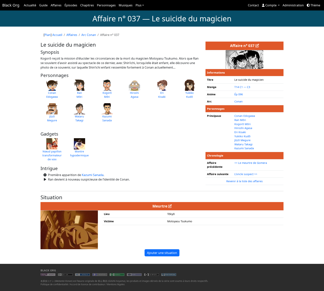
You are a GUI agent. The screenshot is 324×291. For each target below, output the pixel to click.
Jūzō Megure (242, 140)
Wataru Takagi (243, 144)
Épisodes (70, 5)
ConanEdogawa (52, 94)
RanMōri (79, 94)
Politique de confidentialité (54, 284)
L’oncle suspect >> (245, 174)
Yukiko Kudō (242, 136)
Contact (253, 5)
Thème (315, 5)
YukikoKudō (189, 94)
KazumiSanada (107, 118)
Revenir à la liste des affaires (244, 181)
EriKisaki (162, 94)
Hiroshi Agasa (243, 128)
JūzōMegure (52, 118)
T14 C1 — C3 (242, 87)
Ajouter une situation (162, 253)
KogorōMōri (107, 94)
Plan (47, 35)
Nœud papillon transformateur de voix (52, 155)
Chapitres (87, 5)
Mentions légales (116, 284)
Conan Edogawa (244, 116)
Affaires (56, 5)
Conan (238, 101)
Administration (293, 5)
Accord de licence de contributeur (87, 284)
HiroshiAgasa (134, 94)
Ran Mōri (240, 120)
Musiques (126, 5)
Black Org (10, 5)
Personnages (106, 5)
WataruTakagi (79, 118)
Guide (43, 5)
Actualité (30, 5)
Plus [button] (139, 5)
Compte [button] (271, 5)
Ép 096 (238, 94)
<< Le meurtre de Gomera (250, 163)
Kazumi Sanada (93, 175)
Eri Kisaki (240, 132)
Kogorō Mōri (242, 124)
